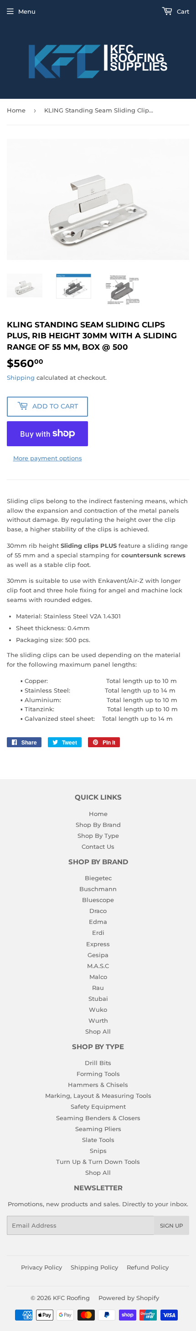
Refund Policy (148, 1267)
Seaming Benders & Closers (98, 1118)
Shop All (98, 1031)
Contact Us (98, 846)
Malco (98, 976)
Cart (182, 11)
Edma (98, 921)
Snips (98, 1150)
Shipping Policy (94, 1267)
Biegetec (98, 878)
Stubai (98, 998)
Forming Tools (98, 1073)
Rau (98, 987)
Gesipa (98, 955)
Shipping (21, 377)
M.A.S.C (98, 965)
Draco (98, 910)
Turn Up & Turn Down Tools (98, 1161)
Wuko (98, 1009)
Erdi (98, 932)
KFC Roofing (71, 1297)
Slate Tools (98, 1139)
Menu (27, 11)
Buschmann (98, 888)
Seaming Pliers (98, 1128)
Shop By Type (98, 835)
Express (98, 944)
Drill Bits (98, 1062)
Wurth (98, 1020)
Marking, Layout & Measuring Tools (98, 1095)
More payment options (47, 458)
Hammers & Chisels (98, 1084)
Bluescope (98, 899)
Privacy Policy (41, 1267)
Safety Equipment (98, 1106)
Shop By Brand (98, 824)
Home (16, 110)
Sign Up (171, 1225)
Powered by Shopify (128, 1297)
